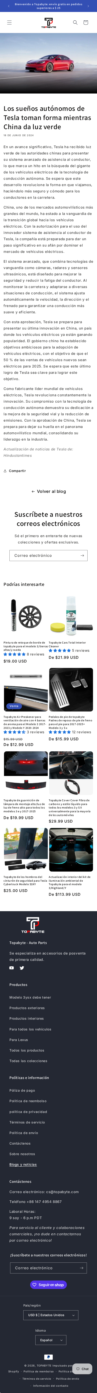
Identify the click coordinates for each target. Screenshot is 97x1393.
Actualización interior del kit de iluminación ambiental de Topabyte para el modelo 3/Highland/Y (70, 882)
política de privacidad (28, 1112)
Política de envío (23, 1133)
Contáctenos (20, 1143)
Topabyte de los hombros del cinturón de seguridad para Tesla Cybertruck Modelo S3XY (25, 880)
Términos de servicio (27, 1122)
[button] (9, 22)
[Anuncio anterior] (9, 6)
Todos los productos (26, 1050)
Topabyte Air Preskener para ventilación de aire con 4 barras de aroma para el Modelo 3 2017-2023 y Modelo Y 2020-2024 (25, 722)
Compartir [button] (17, 471)
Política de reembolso (28, 1101)
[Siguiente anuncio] (88, 6)
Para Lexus (18, 1040)
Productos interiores (26, 1018)
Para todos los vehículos (30, 1029)
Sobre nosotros (22, 1154)
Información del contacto (51, 1385)
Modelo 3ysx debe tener (30, 997)
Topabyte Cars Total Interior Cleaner (67, 644)
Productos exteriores (27, 1008)
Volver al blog (51, 491)
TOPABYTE (44, 1365)
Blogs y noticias (23, 1164)
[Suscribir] (82, 555)
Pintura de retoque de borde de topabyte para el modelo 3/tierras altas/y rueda (26, 646)
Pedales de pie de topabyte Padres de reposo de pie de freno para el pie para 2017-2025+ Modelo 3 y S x (70, 722)
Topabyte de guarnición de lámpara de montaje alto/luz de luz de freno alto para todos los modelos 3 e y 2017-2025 (24, 805)
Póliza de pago (22, 1090)
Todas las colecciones (28, 1061)
